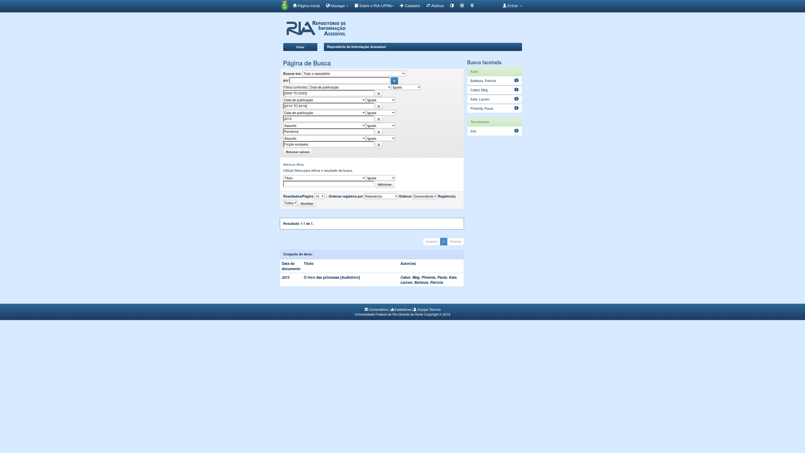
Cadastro (412, 5)
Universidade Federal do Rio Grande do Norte (389, 314)
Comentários (378, 309)
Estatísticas (403, 309)
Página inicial (308, 5)
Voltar (300, 47)
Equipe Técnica (429, 309)
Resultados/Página (298, 196)
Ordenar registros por (346, 196)
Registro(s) (447, 196)
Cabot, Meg (409, 277)
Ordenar (405, 196)
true (473, 131)
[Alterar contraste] (452, 6)
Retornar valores (298, 152)
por (286, 80)
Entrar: (513, 5)
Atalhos (437, 5)
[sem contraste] (462, 6)
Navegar (338, 5)
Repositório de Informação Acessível (356, 46)
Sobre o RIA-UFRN (375, 5)
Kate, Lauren (479, 99)
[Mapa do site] (472, 6)
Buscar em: (292, 73)
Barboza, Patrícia (428, 282)
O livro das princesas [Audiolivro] (332, 277)
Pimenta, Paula (434, 277)
